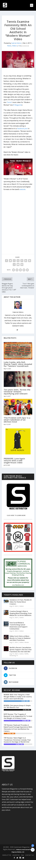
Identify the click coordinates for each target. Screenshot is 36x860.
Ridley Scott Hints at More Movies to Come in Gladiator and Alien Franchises (20, 638)
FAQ (22, 855)
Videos (14, 46)
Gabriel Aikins (16, 43)
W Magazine (17, 105)
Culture (21, 606)
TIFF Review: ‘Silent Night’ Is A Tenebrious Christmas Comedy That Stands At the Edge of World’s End (17, 740)
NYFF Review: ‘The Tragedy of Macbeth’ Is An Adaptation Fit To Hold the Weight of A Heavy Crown (18, 716)
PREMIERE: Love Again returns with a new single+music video (14, 460)
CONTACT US (29, 855)
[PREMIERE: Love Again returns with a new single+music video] (18, 441)
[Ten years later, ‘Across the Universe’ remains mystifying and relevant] (18, 379)
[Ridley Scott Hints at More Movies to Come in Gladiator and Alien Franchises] (6, 637)
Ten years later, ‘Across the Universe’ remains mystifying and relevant (17, 391)
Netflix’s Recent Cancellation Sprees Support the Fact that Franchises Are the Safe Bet (21, 649)
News (9, 46)
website (22, 189)
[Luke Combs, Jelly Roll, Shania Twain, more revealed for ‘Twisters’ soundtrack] (18, 350)
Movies (26, 642)
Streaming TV (14, 655)
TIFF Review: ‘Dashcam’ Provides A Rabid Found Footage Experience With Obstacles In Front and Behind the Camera (18, 728)
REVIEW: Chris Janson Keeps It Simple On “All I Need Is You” (17, 706)
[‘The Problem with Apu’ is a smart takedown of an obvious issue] (18, 407)
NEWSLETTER (6, 855)
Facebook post (22, 128)
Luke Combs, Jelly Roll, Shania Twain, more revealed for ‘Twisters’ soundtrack (18, 364)
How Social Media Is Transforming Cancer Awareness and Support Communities (18, 626)
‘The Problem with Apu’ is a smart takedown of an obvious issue (17, 420)
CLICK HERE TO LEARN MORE (16, 515)
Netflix (26, 654)
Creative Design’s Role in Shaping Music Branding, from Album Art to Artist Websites (21, 613)
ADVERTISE (16, 855)
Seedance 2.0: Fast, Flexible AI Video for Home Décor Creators (20, 602)
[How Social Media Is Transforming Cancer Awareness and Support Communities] (6, 623)
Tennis (9, 102)
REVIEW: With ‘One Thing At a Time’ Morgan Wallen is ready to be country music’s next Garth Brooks (18, 697)
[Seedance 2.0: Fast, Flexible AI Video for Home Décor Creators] (6, 601)
